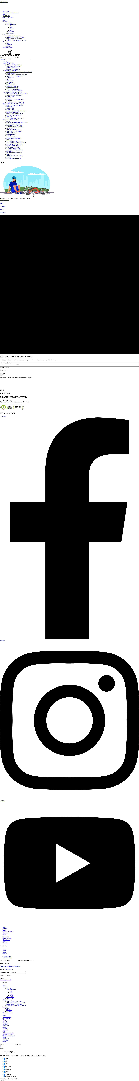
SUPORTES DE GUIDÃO (13, 158)
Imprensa (8, 1011)
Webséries (9, 1010)
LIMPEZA (9, 116)
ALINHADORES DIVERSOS (14, 105)
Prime (11, 995)
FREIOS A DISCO (11, 137)
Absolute (5, 986)
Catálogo (5, 999)
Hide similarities (9, 1051)
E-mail (5, 367)
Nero (11, 991)
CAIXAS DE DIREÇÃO (13, 124)
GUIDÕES (9, 140)
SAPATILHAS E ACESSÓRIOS (15, 102)
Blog (7, 1008)
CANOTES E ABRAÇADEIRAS (15, 127)
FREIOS (8, 135)
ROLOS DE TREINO (12, 88)
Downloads (6, 1025)
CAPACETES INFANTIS (13, 66)
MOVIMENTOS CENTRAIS (14, 144)
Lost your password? (5, 980)
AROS (8, 121)
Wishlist (2, 212)
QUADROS (9, 151)
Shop (1, 203)
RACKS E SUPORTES (12, 86)
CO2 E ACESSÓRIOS (12, 112)
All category (6, 62)
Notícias (5, 1007)
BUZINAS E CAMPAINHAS (14, 76)
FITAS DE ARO (10, 134)
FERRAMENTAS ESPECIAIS (14, 114)
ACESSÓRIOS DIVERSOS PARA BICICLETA (19, 72)
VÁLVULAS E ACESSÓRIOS (14, 90)
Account (2, 206)
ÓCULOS (9, 101)
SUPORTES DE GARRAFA (14, 89)
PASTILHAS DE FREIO (13, 147)
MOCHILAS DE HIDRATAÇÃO (15, 99)
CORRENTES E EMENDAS (14, 131)
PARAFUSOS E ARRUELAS (14, 145)
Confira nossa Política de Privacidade (10, 966)
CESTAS (8, 79)
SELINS (8, 157)
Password (3, 975)
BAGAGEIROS (10, 73)
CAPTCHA (3, 373)
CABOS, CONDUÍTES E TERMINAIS (17, 122)
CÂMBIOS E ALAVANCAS (14, 125)
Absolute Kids (10, 997)
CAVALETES (10, 109)
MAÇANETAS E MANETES (14, 141)
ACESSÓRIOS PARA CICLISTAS (12, 92)
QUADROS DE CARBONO (14, 153)
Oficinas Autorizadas (8, 1033)
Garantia (5, 1028)
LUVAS (8, 98)
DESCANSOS (10, 80)
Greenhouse (13, 963)
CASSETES (9, 128)
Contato (5, 1024)
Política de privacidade (9, 1035)
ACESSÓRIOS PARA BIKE (10, 70)
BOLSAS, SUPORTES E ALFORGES (16, 75)
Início (4, 1015)
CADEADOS (10, 77)
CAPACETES (10, 96)
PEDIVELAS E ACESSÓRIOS (14, 150)
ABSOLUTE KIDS (8, 63)
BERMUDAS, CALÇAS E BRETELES (17, 93)
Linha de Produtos (11, 989)
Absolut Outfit (10, 998)
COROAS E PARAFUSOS (13, 129)
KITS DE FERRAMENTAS (13, 115)
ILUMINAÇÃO (10, 83)
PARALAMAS (10, 85)
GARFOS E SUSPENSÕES (13, 138)
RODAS (8, 154)
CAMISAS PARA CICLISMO (14, 95)
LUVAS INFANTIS (11, 67)
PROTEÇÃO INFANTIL (13, 69)
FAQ (4, 1027)
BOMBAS (9, 106)
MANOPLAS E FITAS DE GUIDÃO (16, 142)
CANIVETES (10, 108)
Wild (11, 992)
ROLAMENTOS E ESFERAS (14, 155)
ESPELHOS (9, 82)
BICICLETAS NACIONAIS (13, 64)
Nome (18, 364)
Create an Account (8, 969)
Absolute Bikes (4, 2)
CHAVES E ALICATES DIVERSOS (16, 111)
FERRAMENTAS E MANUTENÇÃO (13, 103)
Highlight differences (10, 1052)
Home (4, 985)
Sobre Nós (9, 988)
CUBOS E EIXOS (11, 132)
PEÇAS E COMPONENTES (11, 119)
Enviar (17, 57)
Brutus (11, 994)
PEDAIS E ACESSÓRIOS (13, 148)
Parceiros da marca (8, 1012)
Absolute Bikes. (14, 960)
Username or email (5, 972)
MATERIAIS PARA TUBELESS (15, 118)
